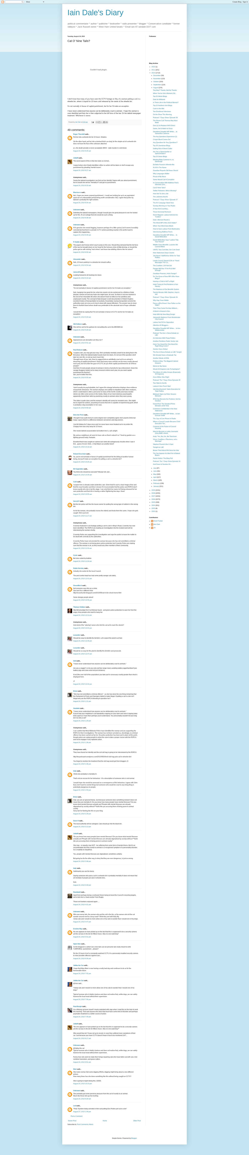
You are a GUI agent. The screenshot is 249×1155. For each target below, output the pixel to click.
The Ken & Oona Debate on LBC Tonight (167, 352)
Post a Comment (76, 1116)
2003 (153, 508)
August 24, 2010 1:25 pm (82, 721)
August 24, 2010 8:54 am (82, 265)
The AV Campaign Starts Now (163, 203)
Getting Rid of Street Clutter (162, 149)
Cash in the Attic (158, 108)
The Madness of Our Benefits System (166, 289)
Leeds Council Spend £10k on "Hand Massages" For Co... (166, 261)
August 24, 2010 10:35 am (82, 475)
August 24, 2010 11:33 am (82, 548)
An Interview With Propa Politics (164, 338)
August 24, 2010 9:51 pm (82, 1062)
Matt (75, 1069)
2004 (153, 505)
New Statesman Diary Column (163, 253)
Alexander (77, 259)
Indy (74, 771)
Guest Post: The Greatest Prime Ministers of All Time (164, 405)
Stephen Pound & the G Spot (163, 444)
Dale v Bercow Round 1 (161, 220)
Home (105, 1121)
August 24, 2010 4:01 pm (82, 904)
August (156, 88)
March (155, 480)
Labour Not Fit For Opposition (163, 322)
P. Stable (76, 242)
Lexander (76, 635)
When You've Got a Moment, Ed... (164, 93)
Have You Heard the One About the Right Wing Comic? (165, 345)
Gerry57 (76, 501)
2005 (153, 502)
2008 (153, 493)
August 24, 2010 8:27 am (82, 170)
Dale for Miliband (159, 99)
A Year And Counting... (161, 209)
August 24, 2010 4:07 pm (82, 922)
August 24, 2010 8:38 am (82, 218)
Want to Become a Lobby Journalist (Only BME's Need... (165, 432)
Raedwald (77, 892)
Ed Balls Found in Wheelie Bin (163, 164)
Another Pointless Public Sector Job (165, 341)
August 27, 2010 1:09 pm (82, 1112)
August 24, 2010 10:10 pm (82, 1084)
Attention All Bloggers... (161, 325)
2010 (153, 73)
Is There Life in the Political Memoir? (166, 102)
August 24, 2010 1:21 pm (82, 701)
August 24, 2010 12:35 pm (82, 641)
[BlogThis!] (99, 122)
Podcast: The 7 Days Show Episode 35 (166, 380)
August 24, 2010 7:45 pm (82, 1017)
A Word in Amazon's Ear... (162, 311)
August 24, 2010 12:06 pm (82, 600)
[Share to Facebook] (104, 122)
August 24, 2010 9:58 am (82, 408)
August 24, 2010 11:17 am (82, 516)
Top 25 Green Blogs (160, 156)
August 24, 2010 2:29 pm (82, 814)
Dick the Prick (78, 415)
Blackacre (77, 192)
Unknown (76, 210)
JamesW (76, 272)
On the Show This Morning (162, 114)
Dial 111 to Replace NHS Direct (164, 125)
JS (154, 528)
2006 (153, 499)
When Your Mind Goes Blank (163, 226)
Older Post (137, 1121)
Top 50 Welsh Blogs (160, 96)
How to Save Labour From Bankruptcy (166, 229)
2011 (153, 70)
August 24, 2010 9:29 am (82, 317)
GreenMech (77, 585)
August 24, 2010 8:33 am (82, 185)
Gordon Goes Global (160, 349)
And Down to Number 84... (162, 464)
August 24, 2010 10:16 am (82, 447)
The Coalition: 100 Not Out (162, 266)
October (156, 81)
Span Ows (77, 944)
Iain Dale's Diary (95, 12)
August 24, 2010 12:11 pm (82, 615)
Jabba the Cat (78, 965)
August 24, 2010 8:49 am (82, 235)
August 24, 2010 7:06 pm (82, 999)
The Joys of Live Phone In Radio (164, 419)
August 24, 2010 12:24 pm (82, 628)
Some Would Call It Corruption (163, 180)
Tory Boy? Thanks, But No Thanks (165, 90)
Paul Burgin (77, 1006)
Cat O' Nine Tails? (159, 188)
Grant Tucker (158, 521)
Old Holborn (77, 324)
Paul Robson (78, 350)
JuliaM (75, 158)
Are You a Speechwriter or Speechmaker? (162, 152)
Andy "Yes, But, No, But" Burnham (165, 436)
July (155, 468)
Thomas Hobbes (79, 607)
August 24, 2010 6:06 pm (82, 958)
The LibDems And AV (160, 197)
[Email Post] (92, 122)
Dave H (76, 821)
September (157, 85)
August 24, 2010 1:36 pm (82, 742)
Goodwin (76, 708)
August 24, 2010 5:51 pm (82, 937)
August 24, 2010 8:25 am (82, 151)
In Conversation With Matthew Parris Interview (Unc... (166, 183)
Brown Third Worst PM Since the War (166, 450)
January (156, 486)
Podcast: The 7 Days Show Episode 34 (166, 461)
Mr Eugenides (78, 469)
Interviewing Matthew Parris (162, 232)
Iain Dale (157, 524)
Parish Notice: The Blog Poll (163, 458)
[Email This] (97, 122)
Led (74, 1106)
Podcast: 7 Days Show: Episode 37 (165, 200)
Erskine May (77, 929)
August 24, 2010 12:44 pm (82, 684)
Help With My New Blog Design (164, 314)
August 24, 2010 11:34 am (82, 561)
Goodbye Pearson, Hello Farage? (165, 273)
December (157, 75)
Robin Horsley (78, 568)
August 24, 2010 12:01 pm (82, 578)
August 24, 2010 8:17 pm (82, 1038)
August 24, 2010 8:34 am (82, 203)
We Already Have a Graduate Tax (164, 355)
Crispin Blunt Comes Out (161, 139)
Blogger (134, 1138)
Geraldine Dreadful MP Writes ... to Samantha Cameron (165, 132)
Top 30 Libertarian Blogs (161, 146)
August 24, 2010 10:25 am (82, 462)
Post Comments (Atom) (85, 1124)
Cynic (75, 555)
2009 (153, 490)
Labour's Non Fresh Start (162, 386)
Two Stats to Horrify (160, 383)
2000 (153, 511)
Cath (75, 482)
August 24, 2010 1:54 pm (82, 790)
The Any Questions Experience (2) (165, 136)
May (155, 474)
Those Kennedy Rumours (162, 212)
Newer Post (72, 1121)
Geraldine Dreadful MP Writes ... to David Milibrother (165, 236)
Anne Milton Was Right (161, 377)
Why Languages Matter (161, 174)
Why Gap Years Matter (161, 300)
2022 (153, 67)
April (155, 477)
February (156, 483)
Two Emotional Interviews (162, 111)
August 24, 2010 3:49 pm (82, 885)
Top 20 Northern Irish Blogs (162, 105)
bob (74, 661)
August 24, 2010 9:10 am (82, 278)
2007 (153, 496)
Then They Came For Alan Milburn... (165, 308)
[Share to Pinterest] (106, 122)
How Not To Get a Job (160, 194)
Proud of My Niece (159, 177)
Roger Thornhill (79, 134)
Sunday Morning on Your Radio (164, 206)
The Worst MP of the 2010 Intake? (165, 223)
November (157, 78)
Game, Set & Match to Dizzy (162, 128)
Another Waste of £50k (161, 358)
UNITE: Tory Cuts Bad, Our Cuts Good (166, 250)
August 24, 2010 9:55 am (82, 377)
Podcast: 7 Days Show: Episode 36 (165, 297)
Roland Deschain (79, 454)
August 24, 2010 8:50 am (82, 252)
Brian (75, 691)
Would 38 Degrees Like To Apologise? (166, 369)
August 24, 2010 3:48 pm (82, 861)
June (155, 471)
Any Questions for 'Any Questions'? (165, 142)
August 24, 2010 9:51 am (82, 343)
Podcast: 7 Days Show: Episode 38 (165, 118)
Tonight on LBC (158, 447)
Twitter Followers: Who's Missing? (165, 191)
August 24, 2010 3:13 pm (82, 827)
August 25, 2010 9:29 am (82, 1099)
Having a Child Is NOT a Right (163, 281)
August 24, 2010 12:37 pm (82, 654)
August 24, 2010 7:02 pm (82, 973)
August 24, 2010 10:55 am (82, 494)
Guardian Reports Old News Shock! (165, 170)
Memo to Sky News (160, 366)
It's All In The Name (159, 167)
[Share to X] (102, 122)
